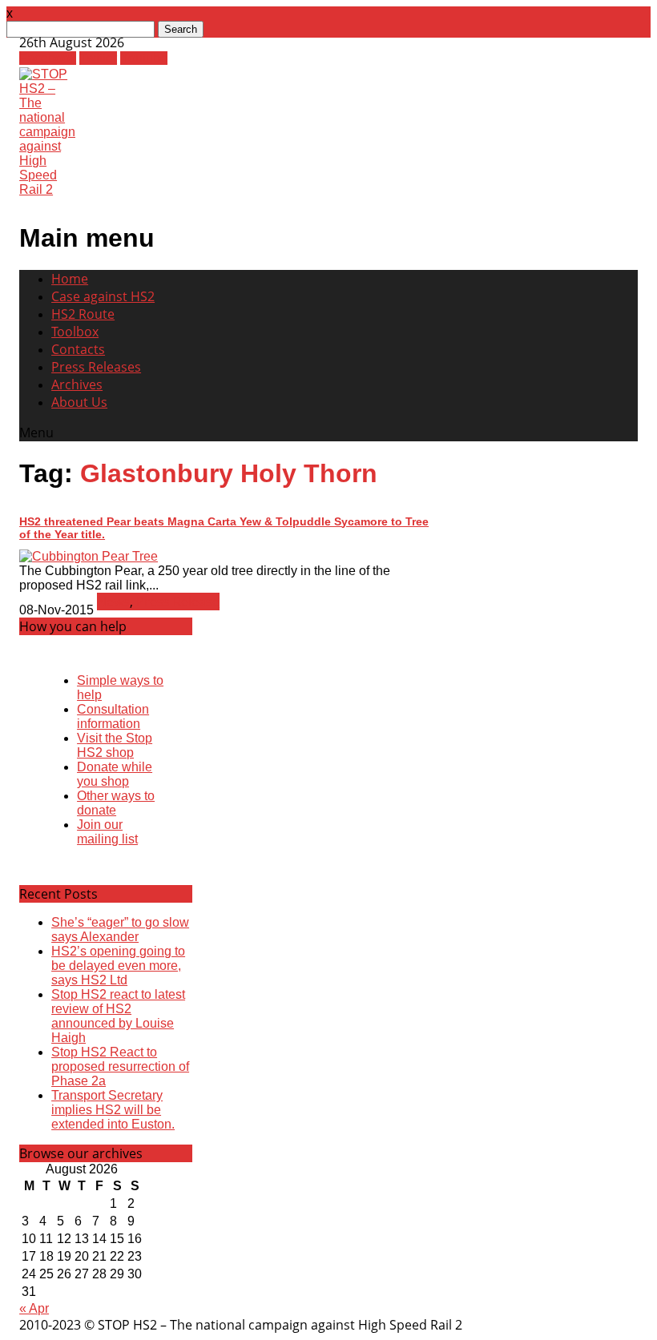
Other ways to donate (116, 803)
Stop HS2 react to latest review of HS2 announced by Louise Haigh (118, 1016)
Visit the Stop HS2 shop (114, 745)
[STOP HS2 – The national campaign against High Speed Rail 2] (47, 189)
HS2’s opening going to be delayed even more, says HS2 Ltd (118, 965)
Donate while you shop (114, 774)
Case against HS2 (103, 296)
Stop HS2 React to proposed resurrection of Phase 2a (120, 1066)
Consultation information (113, 716)
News (113, 601)
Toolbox (75, 331)
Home (69, 279)
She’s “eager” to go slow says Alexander (120, 929)
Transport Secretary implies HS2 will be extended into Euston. (113, 1109)
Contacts (78, 349)
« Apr (34, 1308)
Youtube (143, 58)
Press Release (178, 601)
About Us (79, 402)
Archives (77, 384)
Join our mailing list (107, 832)
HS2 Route (83, 314)
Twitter (98, 58)
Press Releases (96, 367)
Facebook (47, 58)
